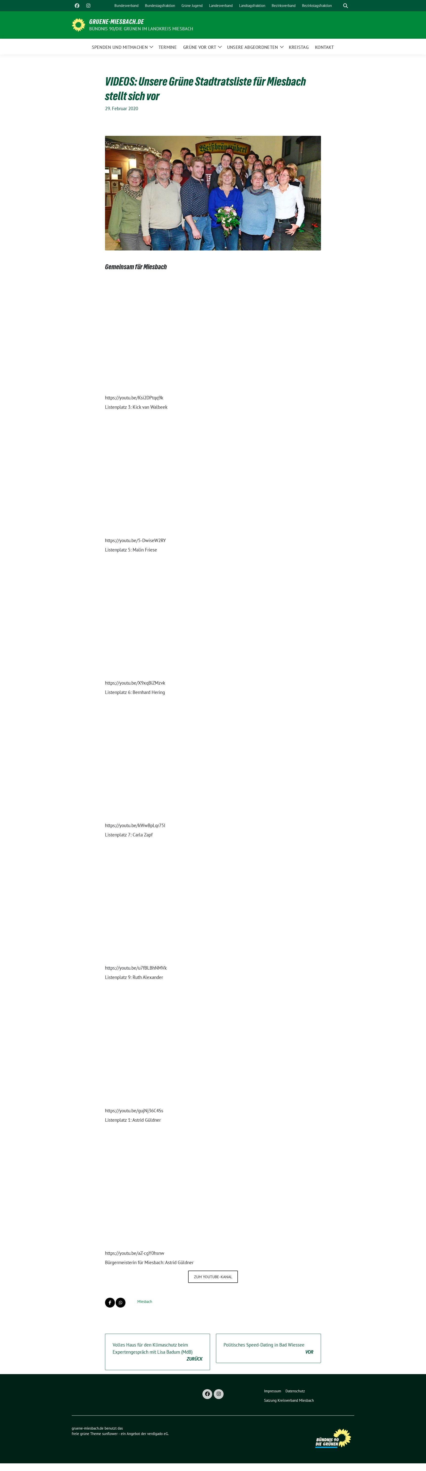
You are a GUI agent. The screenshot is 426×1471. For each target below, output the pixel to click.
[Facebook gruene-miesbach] (77, 6)
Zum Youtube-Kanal (213, 1276)
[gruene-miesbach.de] (78, 24)
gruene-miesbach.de (116, 21)
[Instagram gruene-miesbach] (88, 6)
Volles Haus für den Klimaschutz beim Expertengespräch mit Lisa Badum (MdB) (157, 1352)
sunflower (110, 1433)
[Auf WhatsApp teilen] (120, 1303)
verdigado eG (157, 1433)
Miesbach (144, 1301)
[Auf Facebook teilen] (110, 1303)
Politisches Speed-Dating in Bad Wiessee (268, 1348)
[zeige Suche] (345, 6)
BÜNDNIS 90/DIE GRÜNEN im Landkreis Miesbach (141, 29)
